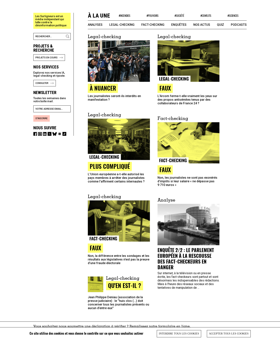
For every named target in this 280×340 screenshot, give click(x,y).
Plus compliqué (110, 166)
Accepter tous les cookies (229, 333)
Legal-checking (121, 25)
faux (165, 88)
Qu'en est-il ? (124, 285)
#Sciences (233, 16)
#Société (179, 16)
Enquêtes (178, 25)
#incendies (124, 16)
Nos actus (201, 25)
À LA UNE (99, 15)
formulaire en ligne (174, 326)
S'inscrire (41, 118)
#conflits (206, 16)
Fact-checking (152, 25)
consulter (41, 83)
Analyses (95, 25)
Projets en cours (46, 57)
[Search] (68, 36)
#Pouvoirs (152, 16)
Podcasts (239, 25)
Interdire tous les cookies (179, 333)
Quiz (220, 25)
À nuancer (103, 88)
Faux (165, 169)
